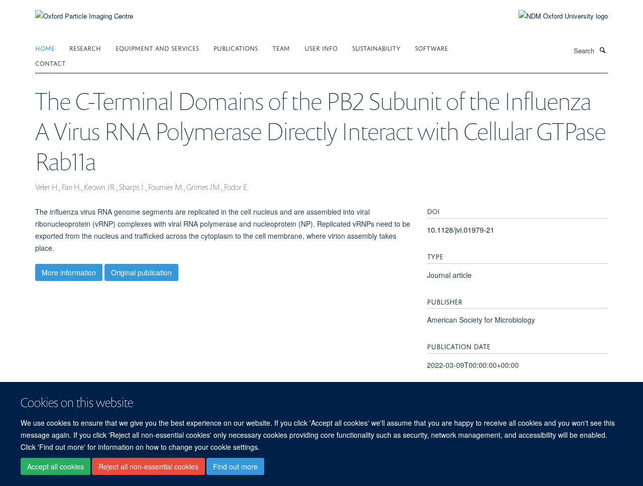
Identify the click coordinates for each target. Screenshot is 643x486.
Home (45, 47)
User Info (321, 47)
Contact (50, 62)
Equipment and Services (157, 47)
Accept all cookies (55, 466)
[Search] (602, 49)
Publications (235, 47)
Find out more (235, 466)
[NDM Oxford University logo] (555, 16)
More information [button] (69, 272)
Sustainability (376, 47)
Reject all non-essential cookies (148, 466)
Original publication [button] (141, 272)
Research (85, 47)
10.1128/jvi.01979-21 (460, 230)
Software (431, 47)
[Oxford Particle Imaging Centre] (84, 15)
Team (281, 47)
